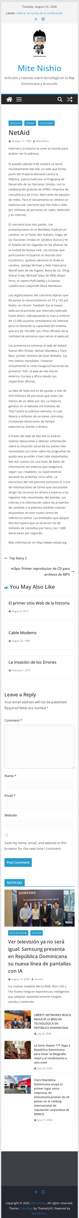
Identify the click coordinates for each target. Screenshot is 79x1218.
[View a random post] (70, 99)
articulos (15, 123)
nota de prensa (18, 932)
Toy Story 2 (18, 558)
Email (9, 795)
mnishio (38, 979)
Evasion (30, 123)
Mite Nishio (39, 68)
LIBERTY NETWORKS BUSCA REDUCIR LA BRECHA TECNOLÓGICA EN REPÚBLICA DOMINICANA (52, 1021)
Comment (13, 720)
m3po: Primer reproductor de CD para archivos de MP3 (40, 571)
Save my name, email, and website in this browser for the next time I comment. (35, 846)
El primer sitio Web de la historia (39, 603)
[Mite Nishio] (9, 99)
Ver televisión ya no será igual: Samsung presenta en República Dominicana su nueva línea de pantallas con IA (39, 956)
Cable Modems (23, 632)
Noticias (36, 932)
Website (10, 815)
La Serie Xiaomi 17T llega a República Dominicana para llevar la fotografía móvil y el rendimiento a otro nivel (52, 1053)
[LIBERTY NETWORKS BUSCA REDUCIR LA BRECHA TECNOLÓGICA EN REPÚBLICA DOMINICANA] (17, 1024)
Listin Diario (46, 123)
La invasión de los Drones (33, 662)
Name (10, 776)
